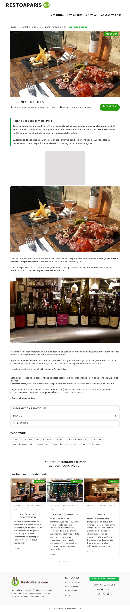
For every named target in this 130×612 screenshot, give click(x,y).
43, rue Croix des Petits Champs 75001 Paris (34, 107)
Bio (37, 439)
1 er (64, 27)
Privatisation (57, 444)
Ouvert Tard (42, 444)
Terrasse (96, 444)
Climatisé (47, 439)
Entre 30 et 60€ (83, 107)
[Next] (122, 63)
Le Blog (69, 595)
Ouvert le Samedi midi (22, 444)
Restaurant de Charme (77, 444)
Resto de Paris (71, 591)
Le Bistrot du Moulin (65, 514)
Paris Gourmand (71, 587)
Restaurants (74, 15)
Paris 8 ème (91, 507)
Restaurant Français (49, 27)
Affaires (16, 439)
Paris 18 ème (18, 507)
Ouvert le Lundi (97, 439)
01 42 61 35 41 (111, 107)
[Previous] (7, 63)
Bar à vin (28, 439)
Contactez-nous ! (112, 15)
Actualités (57, 15)
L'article (18, 548)
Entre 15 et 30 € (70, 507)
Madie (101, 514)
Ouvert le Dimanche (77, 439)
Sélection (91, 15)
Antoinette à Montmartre (28, 516)
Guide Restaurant (19, 27)
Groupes (60, 439)
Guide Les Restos (72, 582)
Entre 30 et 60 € (34, 507)
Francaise (111, 34)
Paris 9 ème (55, 507)
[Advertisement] (65, 168)
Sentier (65, 107)
